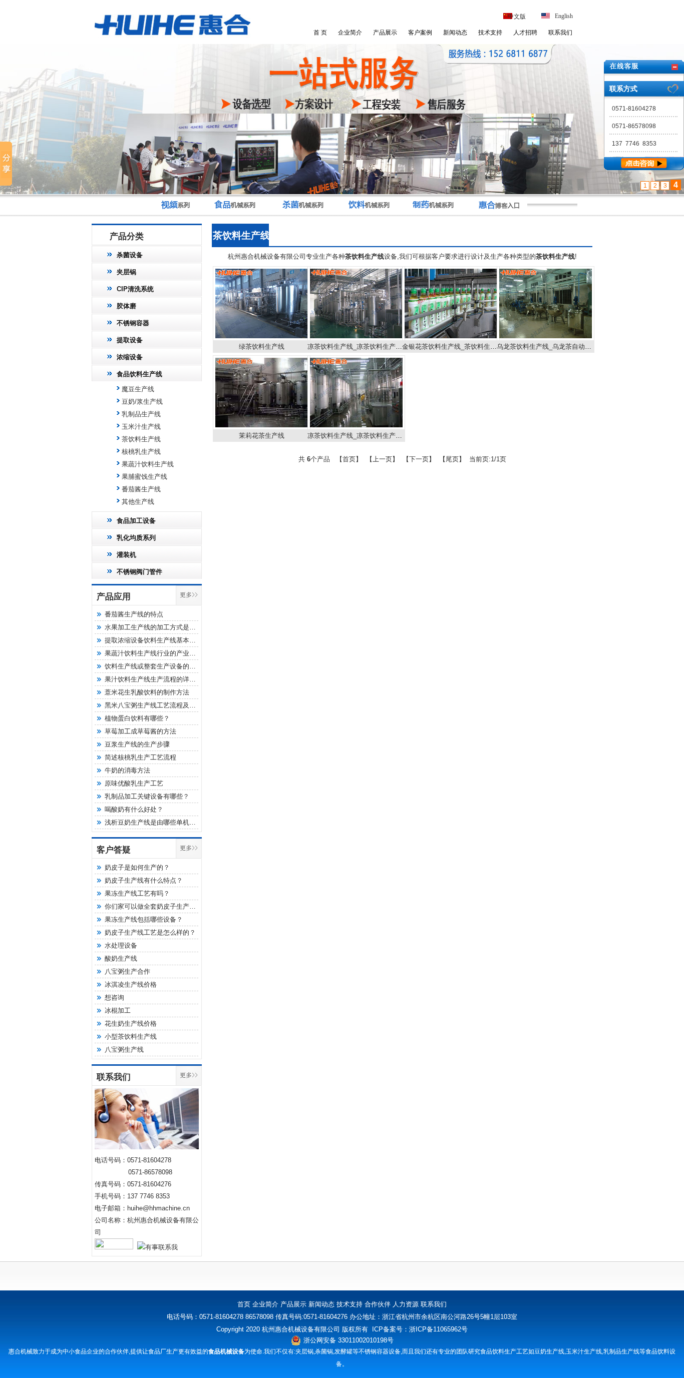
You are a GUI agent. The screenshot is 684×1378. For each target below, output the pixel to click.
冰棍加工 (118, 1010)
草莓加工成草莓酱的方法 (140, 731)
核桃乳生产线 (141, 451)
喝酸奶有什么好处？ (134, 809)
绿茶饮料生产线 (261, 346)
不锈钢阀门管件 (139, 571)
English (564, 16)
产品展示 (385, 32)
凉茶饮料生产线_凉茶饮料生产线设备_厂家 (369, 346)
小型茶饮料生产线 (131, 1036)
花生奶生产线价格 (131, 1023)
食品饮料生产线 (139, 374)
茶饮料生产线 (141, 439)
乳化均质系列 (136, 537)
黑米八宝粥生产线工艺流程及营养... (156, 705)
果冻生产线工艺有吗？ (137, 893)
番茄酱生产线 (141, 489)
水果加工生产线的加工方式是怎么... (156, 627)
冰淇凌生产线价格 (131, 984)
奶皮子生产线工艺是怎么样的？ (150, 932)
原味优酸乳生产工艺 (134, 783)
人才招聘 (525, 32)
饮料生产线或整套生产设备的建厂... (156, 666)
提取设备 (130, 340)
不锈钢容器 (133, 323)
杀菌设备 (130, 255)
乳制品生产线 (141, 414)
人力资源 (406, 1304)
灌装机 (126, 554)
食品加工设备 (136, 520)
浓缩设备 (130, 357)
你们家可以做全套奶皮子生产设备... (156, 906)
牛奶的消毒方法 (127, 770)
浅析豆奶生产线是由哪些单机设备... (156, 822)
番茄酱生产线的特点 (134, 614)
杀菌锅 (324, 1351)
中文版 (517, 16)
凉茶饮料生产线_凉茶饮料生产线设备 (361, 435)
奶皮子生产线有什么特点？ (144, 880)
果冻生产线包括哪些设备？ (144, 919)
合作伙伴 (378, 1304)
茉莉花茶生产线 (261, 435)
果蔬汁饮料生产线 (148, 464)
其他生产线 (138, 501)
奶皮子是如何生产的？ (137, 867)
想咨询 (114, 997)
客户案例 (420, 32)
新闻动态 (455, 32)
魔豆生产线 (138, 389)
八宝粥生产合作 (127, 971)
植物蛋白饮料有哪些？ (137, 718)
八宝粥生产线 (124, 1049)
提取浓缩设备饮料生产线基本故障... (156, 640)
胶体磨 (126, 306)
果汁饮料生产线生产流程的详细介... (156, 679)
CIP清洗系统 (135, 289)
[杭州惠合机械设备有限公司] (172, 37)
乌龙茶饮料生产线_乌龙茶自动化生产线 (554, 346)
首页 (243, 1304)
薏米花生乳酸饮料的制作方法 (147, 692)
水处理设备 (121, 945)
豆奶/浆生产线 (142, 401)
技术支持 (490, 32)
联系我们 (560, 32)
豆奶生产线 (549, 1351)
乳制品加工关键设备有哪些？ (147, 796)
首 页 (320, 32)
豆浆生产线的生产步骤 (137, 744)
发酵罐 (343, 1351)
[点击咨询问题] (644, 168)
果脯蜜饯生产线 (144, 476)
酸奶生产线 (121, 958)
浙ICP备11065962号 (438, 1329)
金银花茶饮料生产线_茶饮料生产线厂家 (459, 346)
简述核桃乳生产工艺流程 (140, 757)
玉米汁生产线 (141, 426)
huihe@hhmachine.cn (158, 1208)
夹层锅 (126, 272)
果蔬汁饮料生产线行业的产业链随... (156, 653)
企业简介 (350, 32)
